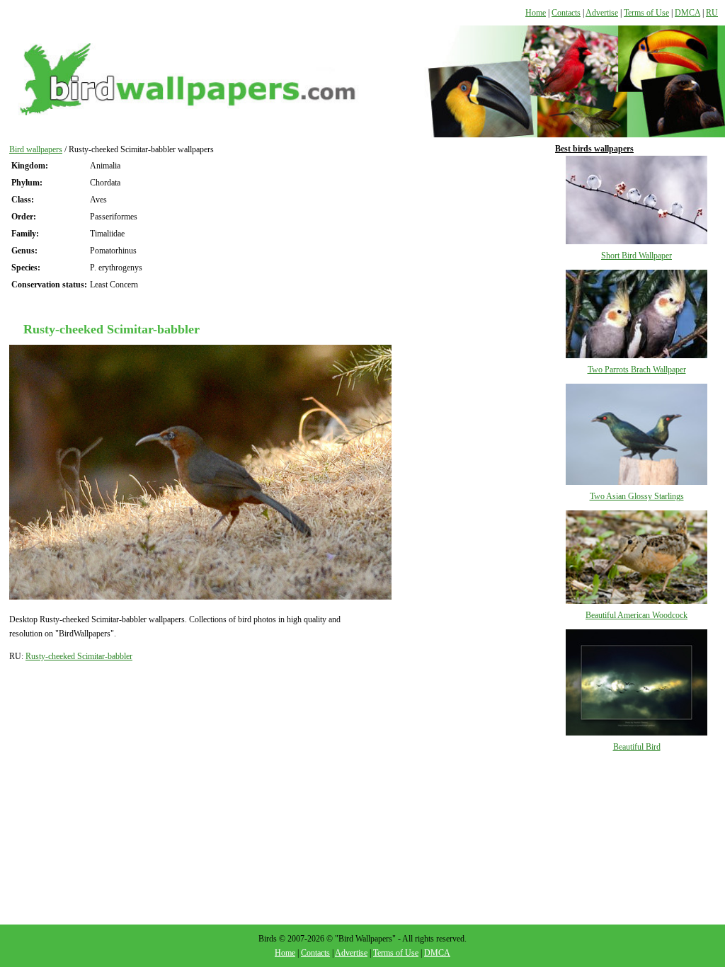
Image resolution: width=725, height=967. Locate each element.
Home (535, 13)
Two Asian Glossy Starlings (637, 496)
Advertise (602, 13)
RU (712, 13)
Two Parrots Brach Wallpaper (637, 369)
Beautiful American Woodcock (636, 615)
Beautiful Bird (637, 747)
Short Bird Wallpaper (636, 256)
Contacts (566, 13)
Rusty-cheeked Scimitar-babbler (78, 656)
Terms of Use (646, 13)
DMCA (687, 13)
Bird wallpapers (35, 149)
